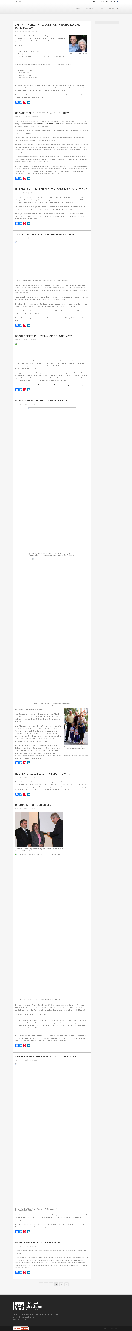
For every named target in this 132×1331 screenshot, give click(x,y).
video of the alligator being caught (36, 311)
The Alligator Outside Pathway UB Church (44, 234)
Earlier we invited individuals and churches (51, 124)
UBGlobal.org (101, 1)
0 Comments (33, 31)
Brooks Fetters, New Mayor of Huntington (45, 336)
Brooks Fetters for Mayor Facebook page (51, 385)
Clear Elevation (115, 1328)
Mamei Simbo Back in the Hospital (38, 1242)
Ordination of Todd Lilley (33, 805)
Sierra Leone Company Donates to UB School (46, 1056)
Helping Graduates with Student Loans (42, 773)
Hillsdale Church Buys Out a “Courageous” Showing (51, 189)
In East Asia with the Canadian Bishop (41, 400)
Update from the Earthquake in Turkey (42, 113)
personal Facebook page (76, 385)
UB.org (94, 1)
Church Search (110, 1)
